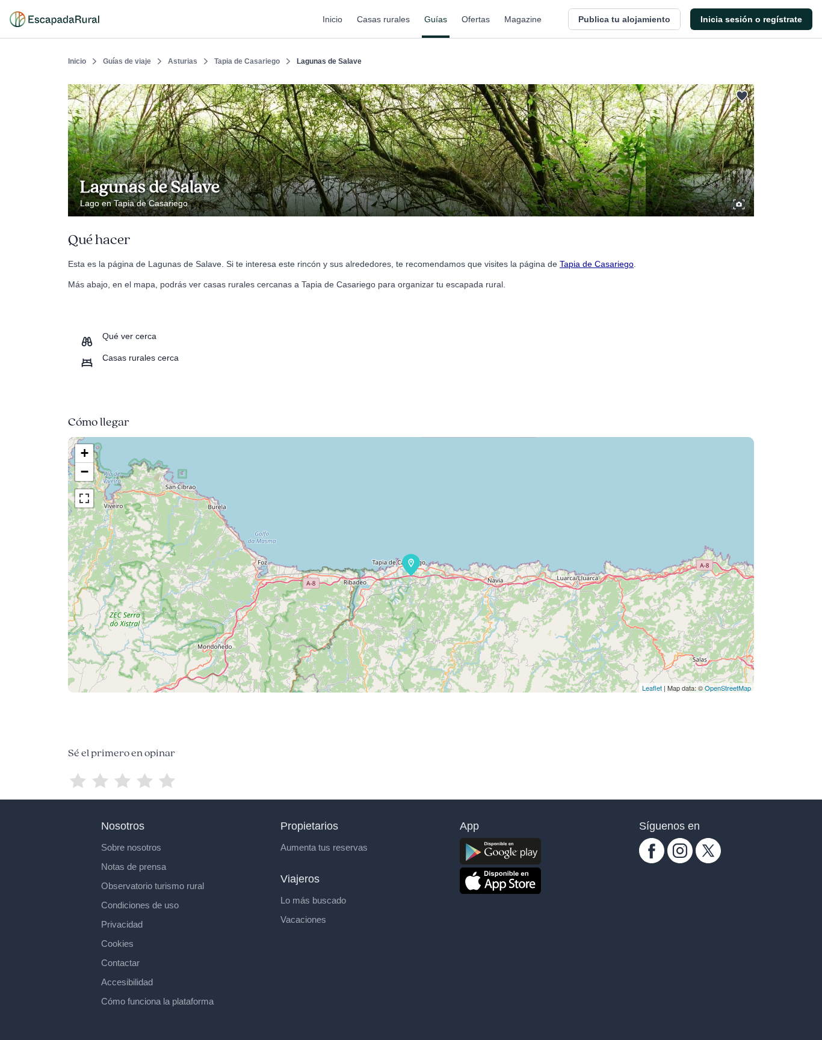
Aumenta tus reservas (324, 847)
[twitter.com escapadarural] (708, 860)
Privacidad (122, 924)
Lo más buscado (313, 900)
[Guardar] (741, 94)
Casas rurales (383, 19)
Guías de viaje (127, 61)
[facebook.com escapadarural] (651, 860)
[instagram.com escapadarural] (680, 860)
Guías (435, 19)
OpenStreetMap (728, 688)
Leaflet (652, 688)
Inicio (332, 19)
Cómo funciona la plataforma (157, 1001)
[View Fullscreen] (84, 498)
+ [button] (84, 452)
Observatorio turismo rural (152, 886)
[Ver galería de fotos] (740, 202)
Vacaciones (303, 919)
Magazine (523, 19)
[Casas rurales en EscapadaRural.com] (54, 19)
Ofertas (476, 19)
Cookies (117, 943)
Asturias (182, 61)
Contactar (120, 963)
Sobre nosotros (131, 847)
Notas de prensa (133, 866)
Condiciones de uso (140, 905)
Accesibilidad (127, 982)
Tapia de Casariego (247, 61)
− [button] (84, 471)
